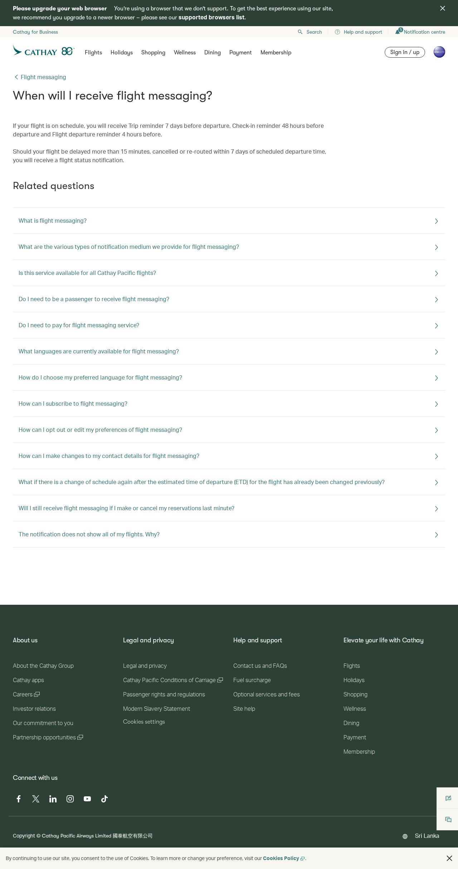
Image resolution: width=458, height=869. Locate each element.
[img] (442, 8)
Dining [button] (212, 52)
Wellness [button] (185, 52)
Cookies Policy (281, 858)
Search (314, 32)
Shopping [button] (153, 52)
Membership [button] (275, 52)
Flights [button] (93, 52)
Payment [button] (240, 52)
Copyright (24, 835)
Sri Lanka (427, 835)
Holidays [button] (122, 52)
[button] (449, 858)
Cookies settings (144, 722)
